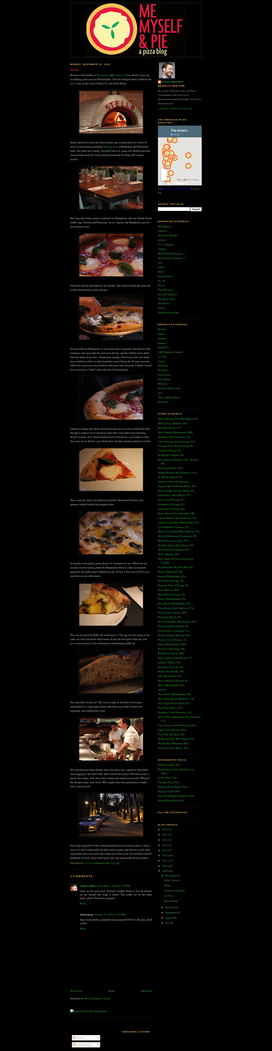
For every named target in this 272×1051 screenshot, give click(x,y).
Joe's (160, 262)
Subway (162, 689)
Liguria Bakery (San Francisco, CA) (177, 518)
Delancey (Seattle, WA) (170, 468)
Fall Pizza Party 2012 (169, 764)
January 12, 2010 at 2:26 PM (109, 914)
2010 (165, 866)
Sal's (160, 393)
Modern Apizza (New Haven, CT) (176, 545)
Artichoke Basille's (168, 235)
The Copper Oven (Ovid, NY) (173, 703)
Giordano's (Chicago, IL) (171, 504)
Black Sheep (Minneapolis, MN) (175, 432)
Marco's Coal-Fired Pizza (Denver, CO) (178, 531)
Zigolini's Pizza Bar (168, 312)
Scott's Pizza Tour (167, 777)
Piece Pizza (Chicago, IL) (171, 594)
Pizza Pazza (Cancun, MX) (172, 612)
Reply (83, 903)
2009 (165, 871)
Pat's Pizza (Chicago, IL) (171, 580)
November (171, 875)
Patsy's (161, 285)
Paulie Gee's (164, 374)
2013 (165, 850)
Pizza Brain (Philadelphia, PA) (174, 603)
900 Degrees (164, 226)
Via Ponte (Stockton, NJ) (171, 734)
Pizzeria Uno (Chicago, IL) (172, 639)
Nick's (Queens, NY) (168, 554)
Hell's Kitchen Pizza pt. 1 (171, 253)
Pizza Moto (164, 379)
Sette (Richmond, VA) (169, 676)
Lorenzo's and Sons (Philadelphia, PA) (178, 522)
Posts (80, 1037)
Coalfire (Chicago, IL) (169, 450)
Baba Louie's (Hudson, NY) (172, 423)
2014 (165, 845)
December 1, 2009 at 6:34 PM (114, 885)
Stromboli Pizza (166, 299)
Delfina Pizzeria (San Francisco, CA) (177, 472)
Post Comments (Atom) (97, 998)
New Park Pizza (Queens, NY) (173, 549)
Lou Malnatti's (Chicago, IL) (173, 527)
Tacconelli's (102, 75)
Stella (73, 83)
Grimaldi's (163, 347)
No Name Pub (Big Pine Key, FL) (175, 567)
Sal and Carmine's (167, 294)
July (167, 923)
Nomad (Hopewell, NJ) (170, 571)
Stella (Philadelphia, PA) (171, 685)
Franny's (162, 343)
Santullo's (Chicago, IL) (170, 667)
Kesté (161, 271)
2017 (165, 834)
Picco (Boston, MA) (168, 590)
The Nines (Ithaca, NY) (170, 707)
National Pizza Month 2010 (173, 787)
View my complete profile (175, 109)
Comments (84, 1045)
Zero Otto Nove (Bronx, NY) (173, 748)
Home (111, 991)
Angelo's (162, 230)
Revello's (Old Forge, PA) (171, 649)
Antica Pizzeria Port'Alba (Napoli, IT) (178, 419)
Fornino (162, 338)
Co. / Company (166, 244)
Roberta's (163, 383)
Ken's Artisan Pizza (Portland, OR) (176, 513)
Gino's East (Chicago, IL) (171, 499)
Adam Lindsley (88, 885)
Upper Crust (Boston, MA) (172, 730)
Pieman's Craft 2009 (168, 791)
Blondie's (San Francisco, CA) (174, 437)
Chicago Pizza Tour (168, 782)
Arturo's (162, 240)
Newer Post (76, 991)
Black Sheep (171, 901)
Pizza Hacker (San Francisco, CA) (176, 608)
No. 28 (161, 281)
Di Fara (162, 329)
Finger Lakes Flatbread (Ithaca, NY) (177, 486)
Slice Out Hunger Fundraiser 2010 (176, 796)
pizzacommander (173, 82)
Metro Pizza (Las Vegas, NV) (173, 540)
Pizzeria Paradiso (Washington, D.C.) (177, 621)
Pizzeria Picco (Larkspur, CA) (173, 630)
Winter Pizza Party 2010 (171, 800)
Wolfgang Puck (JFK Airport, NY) (176, 739)
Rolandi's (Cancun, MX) (171, 653)
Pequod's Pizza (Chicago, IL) (173, 585)
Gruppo (162, 249)
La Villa (162, 356)
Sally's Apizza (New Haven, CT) (175, 658)
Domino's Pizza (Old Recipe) (173, 481)
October (169, 907)
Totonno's (163, 402)
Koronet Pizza (165, 276)
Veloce (161, 308)
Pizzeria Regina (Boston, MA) (174, 635)
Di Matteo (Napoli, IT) (170, 477)
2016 (165, 840)
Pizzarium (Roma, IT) (169, 617)
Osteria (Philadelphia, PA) (172, 576)
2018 (165, 829)
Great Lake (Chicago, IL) (171, 509)
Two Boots (163, 303)
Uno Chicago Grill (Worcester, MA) (177, 725)
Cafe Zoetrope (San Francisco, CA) (176, 441)
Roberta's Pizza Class (169, 388)
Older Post (146, 991)
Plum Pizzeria (165, 290)
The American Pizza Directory (176, 188)
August (169, 917)
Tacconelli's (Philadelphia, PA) (174, 694)
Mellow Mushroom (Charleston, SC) (177, 536)
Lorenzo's (119, 75)
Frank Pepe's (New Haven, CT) (174, 495)
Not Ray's (163, 370)
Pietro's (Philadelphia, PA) (172, 599)
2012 (165, 855)
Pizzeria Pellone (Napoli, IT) (173, 626)
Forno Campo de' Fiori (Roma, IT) (176, 491)
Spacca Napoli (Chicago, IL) (173, 680)
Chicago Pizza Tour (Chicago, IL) (176, 446)
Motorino (163, 365)
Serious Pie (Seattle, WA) (171, 671)
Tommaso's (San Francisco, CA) (175, 712)
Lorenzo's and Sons (174, 890)
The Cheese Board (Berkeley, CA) (176, 698)
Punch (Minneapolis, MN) (172, 644)
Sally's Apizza (171, 880)
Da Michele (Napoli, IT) (171, 455)
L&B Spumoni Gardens (170, 352)
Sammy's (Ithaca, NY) (169, 662)
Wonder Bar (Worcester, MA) (173, 743)
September (171, 912)
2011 (165, 860)
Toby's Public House (169, 397)
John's (161, 267)
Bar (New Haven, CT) (169, 427)
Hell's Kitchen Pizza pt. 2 (171, 258)
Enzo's (161, 334)
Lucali (161, 361)
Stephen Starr (110, 146)
